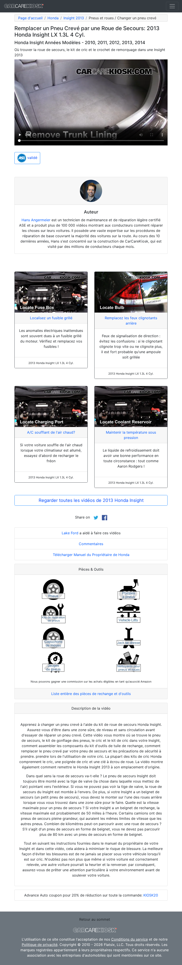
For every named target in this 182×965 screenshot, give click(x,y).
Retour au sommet (94, 919)
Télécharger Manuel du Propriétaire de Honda (91, 554)
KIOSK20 (150, 895)
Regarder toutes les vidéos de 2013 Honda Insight (91, 500)
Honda (53, 18)
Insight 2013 (73, 18)
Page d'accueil (30, 18)
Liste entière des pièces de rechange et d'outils (91, 693)
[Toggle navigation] (172, 6)
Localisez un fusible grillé (51, 318)
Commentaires (91, 544)
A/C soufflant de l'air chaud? (51, 432)
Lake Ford (70, 533)
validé (31, 157)
